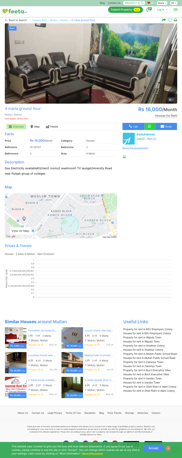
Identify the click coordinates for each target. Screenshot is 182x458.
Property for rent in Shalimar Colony (144, 345)
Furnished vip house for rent (44, 330)
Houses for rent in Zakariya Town (142, 366)
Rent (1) (151, 138)
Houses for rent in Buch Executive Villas (146, 374)
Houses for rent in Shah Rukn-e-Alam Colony (149, 390)
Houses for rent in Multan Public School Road (149, 357)
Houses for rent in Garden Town (141, 382)
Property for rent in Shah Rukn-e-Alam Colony (149, 386)
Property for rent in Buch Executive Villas (147, 370)
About (23, 412)
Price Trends (114, 412)
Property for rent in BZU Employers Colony (148, 329)
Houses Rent (40, 20)
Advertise (142, 412)
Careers (156, 412)
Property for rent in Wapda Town (142, 337)
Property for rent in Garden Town (142, 378)
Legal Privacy (55, 412)
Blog (102, 2)
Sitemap (129, 412)
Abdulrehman (146, 134)
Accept (153, 448)
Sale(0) (141, 138)
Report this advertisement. (135, 148)
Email (168, 126)
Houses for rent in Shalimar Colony (143, 349)
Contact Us (114, 2)
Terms (73, 412)
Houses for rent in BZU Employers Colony (147, 333)
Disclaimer (90, 412)
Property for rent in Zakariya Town (143, 361)
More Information (92, 453)
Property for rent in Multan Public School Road (150, 353)
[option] (91, 63)
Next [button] (170, 64)
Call (135, 126)
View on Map (20, 231)
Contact (38, 412)
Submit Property (125, 9)
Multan (54, 20)
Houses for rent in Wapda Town (141, 341)
